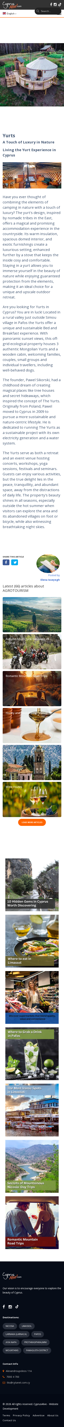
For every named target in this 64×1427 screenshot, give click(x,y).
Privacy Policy (21, 1415)
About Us (52, 1415)
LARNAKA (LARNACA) (16, 1334)
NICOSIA (10, 1326)
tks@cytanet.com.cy (18, 1382)
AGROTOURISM (15, 590)
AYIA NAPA (11, 1342)
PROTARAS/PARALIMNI (35, 1342)
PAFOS (37, 1334)
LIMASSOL (27, 1326)
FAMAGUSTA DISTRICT (37, 1350)
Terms (6, 1415)
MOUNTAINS (12, 1350)
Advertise (39, 1415)
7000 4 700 (12, 1376)
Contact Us (9, 1420)
